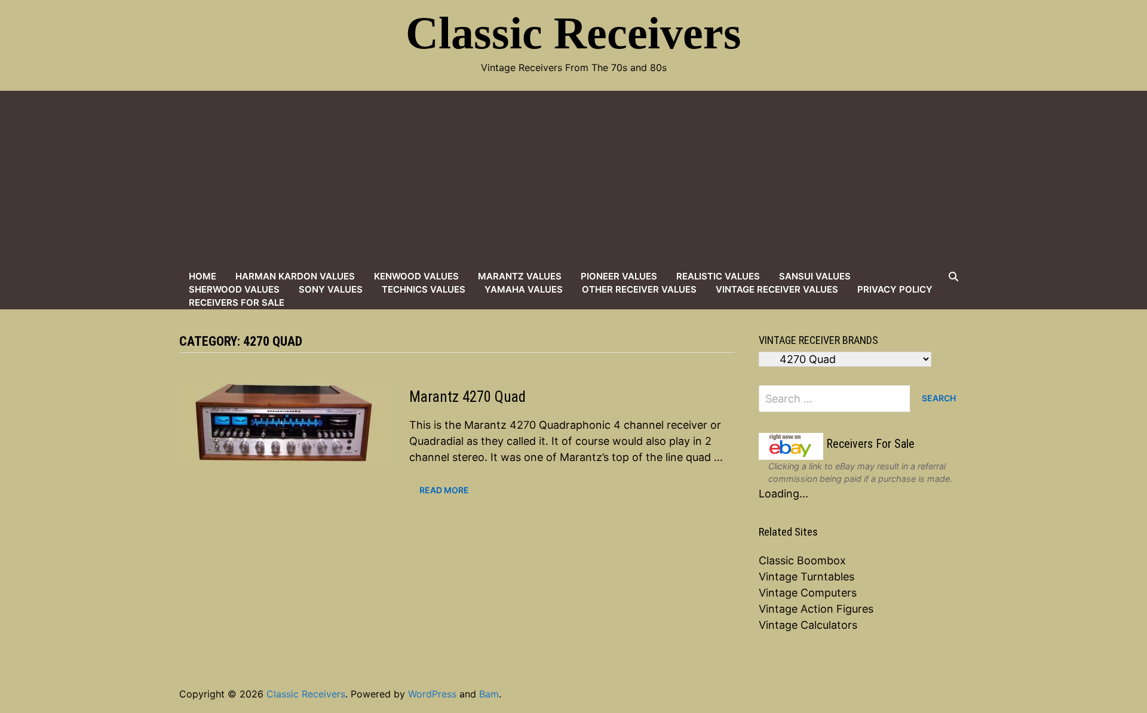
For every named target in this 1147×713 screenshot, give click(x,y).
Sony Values (331, 289)
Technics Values (423, 289)
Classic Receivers (573, 33)
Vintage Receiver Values (777, 289)
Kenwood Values (416, 276)
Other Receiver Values (639, 289)
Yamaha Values (523, 289)
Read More (444, 490)
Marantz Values (520, 276)
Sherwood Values (234, 289)
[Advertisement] (573, 180)
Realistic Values (718, 276)
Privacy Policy (895, 289)
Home (202, 276)
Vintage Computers (808, 592)
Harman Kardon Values (295, 276)
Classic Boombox (802, 560)
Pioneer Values (619, 276)
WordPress (432, 694)
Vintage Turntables (806, 576)
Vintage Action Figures (816, 609)
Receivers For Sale (236, 302)
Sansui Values (815, 276)
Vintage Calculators (808, 625)
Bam (489, 694)
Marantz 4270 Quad (467, 396)
